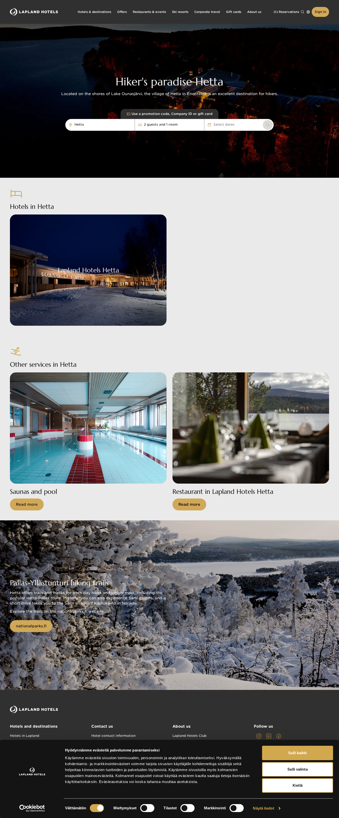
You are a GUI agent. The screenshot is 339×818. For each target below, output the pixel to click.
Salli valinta (297, 769)
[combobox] (86, 124)
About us (181, 726)
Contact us (102, 726)
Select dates (224, 124)
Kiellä (298, 785)
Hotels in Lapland (24, 736)
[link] (268, 125)
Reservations (289, 12)
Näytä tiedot (263, 808)
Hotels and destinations (34, 726)
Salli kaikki (297, 753)
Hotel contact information (113, 736)
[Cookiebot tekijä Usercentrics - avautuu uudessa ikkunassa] (32, 808)
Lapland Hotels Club (189, 736)
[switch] (147, 808)
